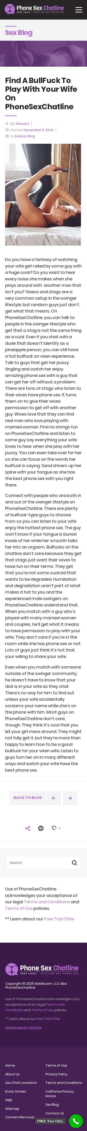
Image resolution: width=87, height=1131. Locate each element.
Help (8, 1100)
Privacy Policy (56, 1074)
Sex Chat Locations (21, 1082)
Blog (31, 136)
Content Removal (19, 1117)
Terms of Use (19, 908)
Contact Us (54, 1113)
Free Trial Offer (59, 919)
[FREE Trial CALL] (76, 1121)
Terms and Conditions (47, 902)
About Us (12, 1074)
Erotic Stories (15, 1091)
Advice (20, 136)
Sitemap (12, 1108)
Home (10, 1065)
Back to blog (28, 797)
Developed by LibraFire (23, 1027)
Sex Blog (52, 1104)
